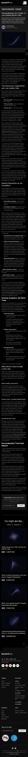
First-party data (9, 153)
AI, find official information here (13, 752)
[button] (24, 2)
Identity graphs (19, 216)
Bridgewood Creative (14, 754)
